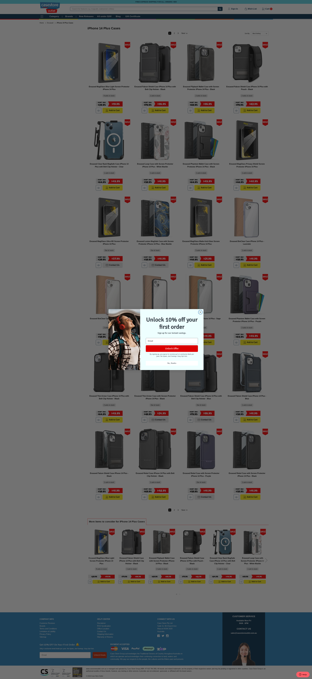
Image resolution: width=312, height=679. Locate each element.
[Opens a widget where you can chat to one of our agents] (303, 675)
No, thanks (171, 363)
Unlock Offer (172, 348)
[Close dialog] (200, 312)
